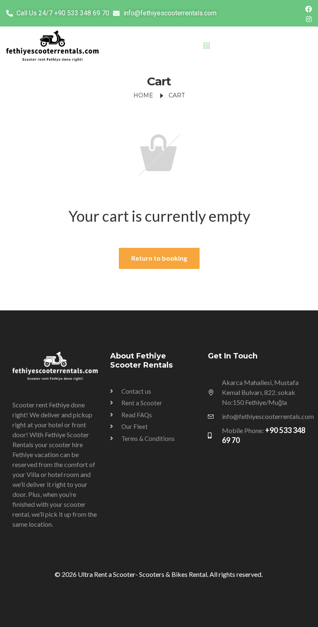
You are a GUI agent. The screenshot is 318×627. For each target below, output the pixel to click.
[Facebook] (308, 8)
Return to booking (159, 258)
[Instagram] (309, 18)
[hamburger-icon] (207, 46)
